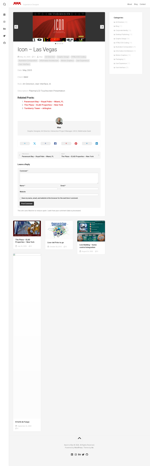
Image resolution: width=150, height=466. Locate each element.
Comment (24, 171)
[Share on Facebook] (48, 143)
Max (41, 57)
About (129, 4)
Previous (16, 27)
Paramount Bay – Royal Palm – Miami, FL (43, 101)
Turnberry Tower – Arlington (37, 108)
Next (102, 27)
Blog (136, 4)
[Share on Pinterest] (69, 143)
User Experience (82, 61)
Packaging (119, 59)
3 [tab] (59, 43)
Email (63, 186)
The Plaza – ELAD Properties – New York (43, 105)
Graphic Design (63, 57)
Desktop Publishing (122, 34)
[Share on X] (28, 143)
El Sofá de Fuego (22, 422)
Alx (92, 448)
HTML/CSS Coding (78, 57)
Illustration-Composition (28, 61)
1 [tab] (55, 43)
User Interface (24, 64)
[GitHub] (4, 43)
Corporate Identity (55, 236)
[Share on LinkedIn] (90, 143)
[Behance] (4, 29)
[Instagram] (4, 22)
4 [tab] (60, 43)
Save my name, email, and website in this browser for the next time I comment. (50, 198)
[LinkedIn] (4, 15)
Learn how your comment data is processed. (64, 211)
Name (22, 186)
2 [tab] (57, 43)
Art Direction (50, 57)
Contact (143, 4)
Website (23, 192)
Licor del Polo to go (55, 242)
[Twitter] (4, 36)
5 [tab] (62, 43)
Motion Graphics (67, 61)
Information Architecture (49, 61)
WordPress (78, 448)
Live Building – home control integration (88, 246)
